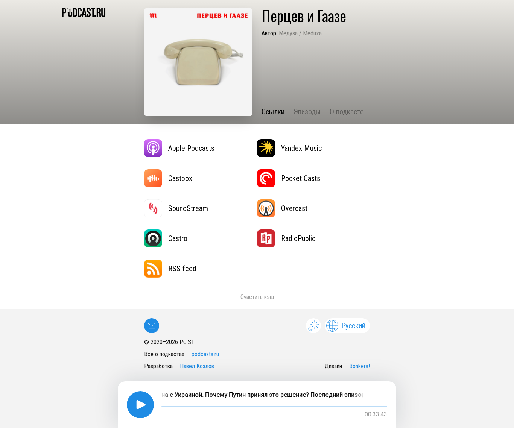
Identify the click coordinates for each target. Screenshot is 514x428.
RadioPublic (298, 238)
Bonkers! (359, 366)
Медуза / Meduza (300, 33)
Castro (177, 238)
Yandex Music (301, 148)
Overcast (294, 208)
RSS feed (182, 268)
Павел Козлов (197, 366)
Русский (353, 325)
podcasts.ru (205, 354)
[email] (151, 325)
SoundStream (188, 208)
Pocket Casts (300, 178)
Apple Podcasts (191, 148)
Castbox (180, 178)
